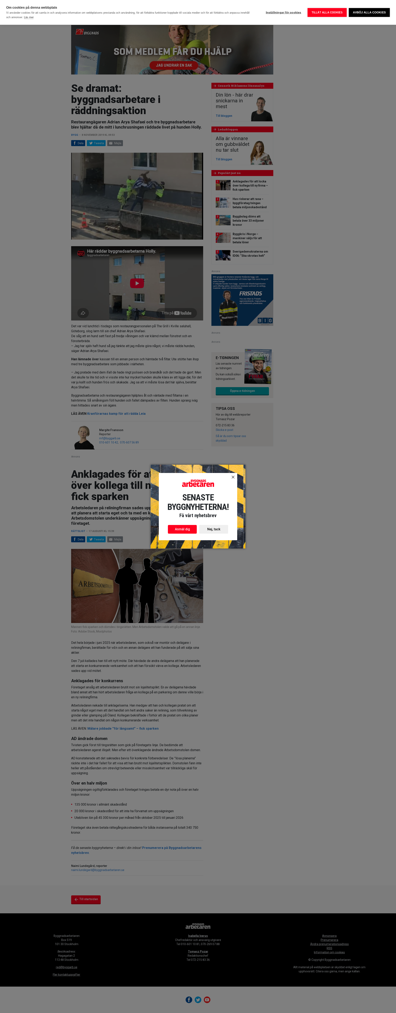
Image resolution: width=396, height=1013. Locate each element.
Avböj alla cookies (369, 12)
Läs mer (29, 17)
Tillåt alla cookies (327, 12)
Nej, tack (213, 529)
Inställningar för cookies (283, 12)
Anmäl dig (182, 529)
